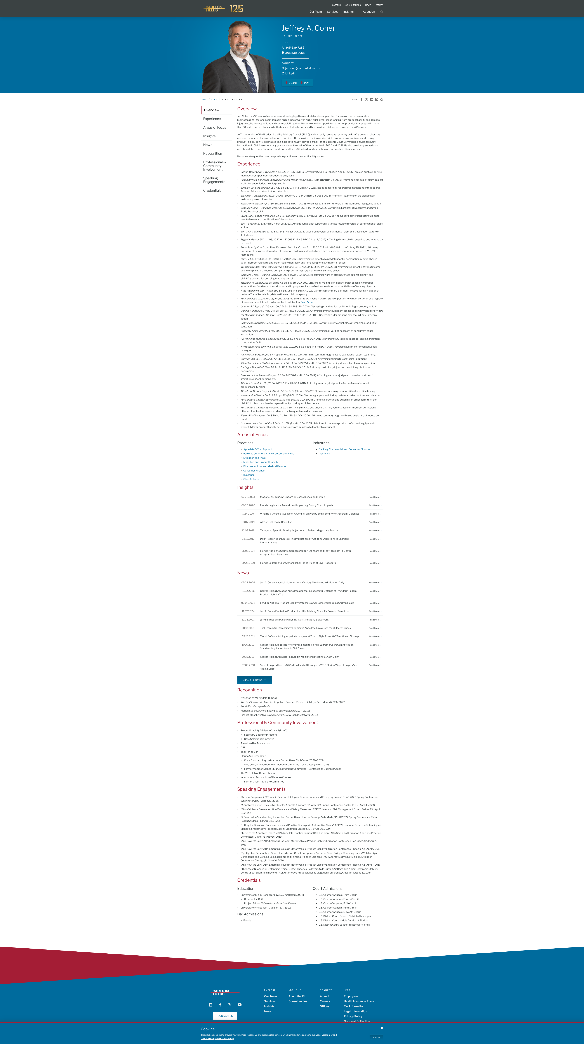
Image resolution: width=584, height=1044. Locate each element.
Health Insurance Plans (359, 1001)
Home (204, 99)
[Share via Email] (376, 99)
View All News (252, 680)
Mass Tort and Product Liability (260, 462)
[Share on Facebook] (361, 99)
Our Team (315, 11)
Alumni (324, 996)
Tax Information (354, 1006)
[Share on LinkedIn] (371, 99)
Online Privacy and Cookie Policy (217, 1038)
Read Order (307, 302)
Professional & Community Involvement (214, 166)
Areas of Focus (214, 127)
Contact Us (225, 1015)
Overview (211, 110)
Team (214, 99)
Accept (376, 1037)
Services (332, 11)
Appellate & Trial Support (257, 449)
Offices (324, 1006)
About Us (369, 11)
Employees (351, 996)
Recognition (212, 153)
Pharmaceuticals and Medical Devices (264, 466)
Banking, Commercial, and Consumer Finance (268, 453)
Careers (325, 1001)
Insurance (248, 474)
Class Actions (251, 479)
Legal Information (355, 1011)
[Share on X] (366, 99)
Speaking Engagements (214, 180)
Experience (212, 119)
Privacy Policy (353, 1016)
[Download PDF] (381, 99)
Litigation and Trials (254, 457)
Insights (348, 11)
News (207, 145)
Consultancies (298, 1001)
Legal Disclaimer (324, 1034)
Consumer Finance (253, 470)
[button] (381, 1027)
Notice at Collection (357, 1021)
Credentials (212, 190)
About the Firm (298, 996)
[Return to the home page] (223, 8)
